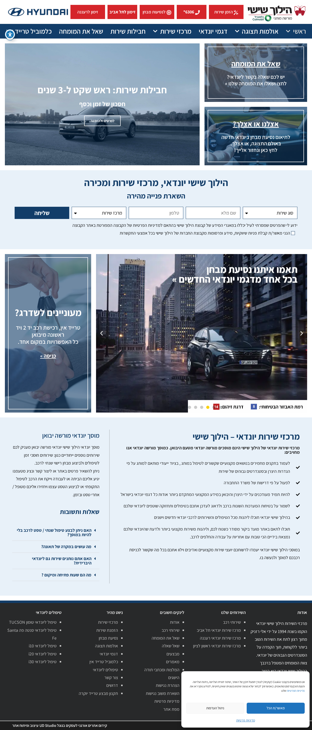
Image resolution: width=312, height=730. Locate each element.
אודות (174, 622)
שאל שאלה (170, 646)
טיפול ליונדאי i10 (43, 646)
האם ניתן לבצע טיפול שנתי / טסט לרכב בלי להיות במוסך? (54, 532)
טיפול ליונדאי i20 (43, 654)
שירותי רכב (232, 622)
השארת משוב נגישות (162, 693)
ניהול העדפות (215, 708)
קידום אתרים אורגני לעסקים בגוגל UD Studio (73, 725)
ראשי (299, 31)
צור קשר (111, 677)
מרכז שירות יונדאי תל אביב (219, 630)
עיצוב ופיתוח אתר (25, 725)
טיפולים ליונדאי (105, 669)
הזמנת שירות (107, 630)
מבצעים (172, 654)
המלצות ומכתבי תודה (161, 669)
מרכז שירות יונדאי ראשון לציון (217, 646)
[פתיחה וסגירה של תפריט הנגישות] (10, 34)
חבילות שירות (128, 31)
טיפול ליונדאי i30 (43, 661)
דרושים (112, 685)
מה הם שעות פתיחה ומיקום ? (66, 575)
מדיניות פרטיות (166, 701)
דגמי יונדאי (213, 31)
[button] (302, 333)
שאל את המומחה (81, 31)
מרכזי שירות (175, 31)
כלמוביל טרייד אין (29, 31)
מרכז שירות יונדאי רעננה (220, 638)
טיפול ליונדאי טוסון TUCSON (33, 622)
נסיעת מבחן (108, 638)
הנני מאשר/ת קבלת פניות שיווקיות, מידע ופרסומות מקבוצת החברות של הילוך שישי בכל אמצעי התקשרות (205, 233)
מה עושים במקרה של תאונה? (66, 546)
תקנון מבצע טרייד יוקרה (98, 693)
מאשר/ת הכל (276, 708)
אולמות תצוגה (260, 31)
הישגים (173, 677)
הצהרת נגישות (167, 685)
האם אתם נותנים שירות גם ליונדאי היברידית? (61, 561)
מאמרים (172, 661)
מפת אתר (171, 709)
